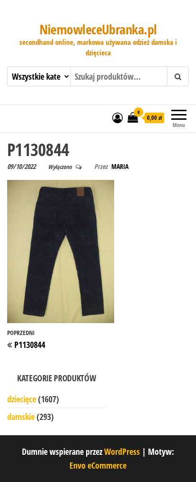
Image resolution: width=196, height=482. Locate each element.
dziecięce (21, 399)
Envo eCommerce (98, 465)
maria (119, 166)
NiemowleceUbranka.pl (98, 29)
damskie (21, 416)
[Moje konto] (117, 117)
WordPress (122, 451)
